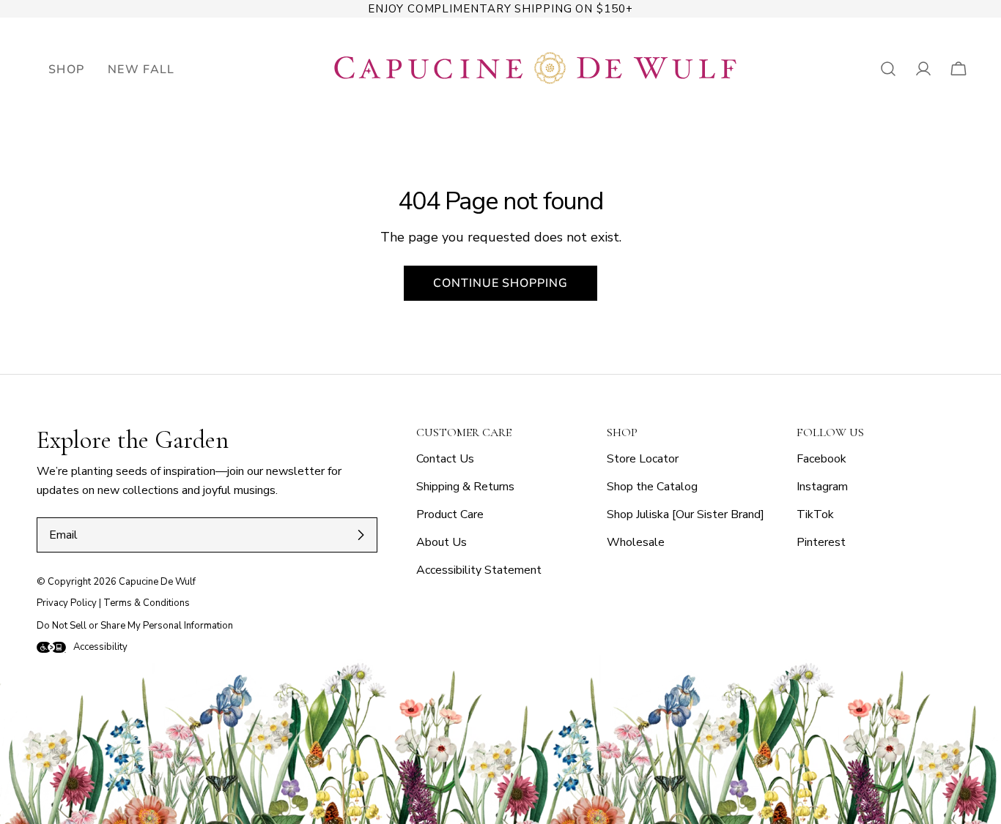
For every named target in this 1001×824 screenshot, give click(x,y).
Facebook (821, 459)
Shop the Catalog (652, 487)
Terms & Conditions (146, 603)
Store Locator (643, 459)
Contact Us (445, 459)
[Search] (888, 68)
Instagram (822, 487)
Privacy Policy (67, 603)
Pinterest (821, 542)
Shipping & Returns (465, 487)
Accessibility (100, 646)
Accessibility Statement (479, 570)
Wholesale (636, 542)
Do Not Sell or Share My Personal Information (135, 625)
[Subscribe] (360, 535)
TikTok (815, 514)
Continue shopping (500, 283)
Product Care (450, 514)
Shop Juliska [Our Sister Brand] (685, 514)
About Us (441, 542)
